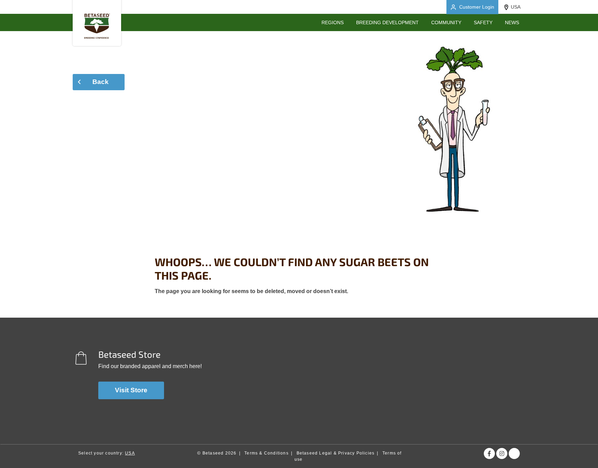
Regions (332, 22)
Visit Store (131, 390)
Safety (483, 22)
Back (100, 81)
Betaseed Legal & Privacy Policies (336, 453)
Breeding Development (387, 22)
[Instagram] (501, 453)
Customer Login (476, 7)
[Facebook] (489, 453)
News (512, 22)
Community (446, 22)
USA (515, 7)
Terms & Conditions (266, 453)
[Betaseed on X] (514, 453)
